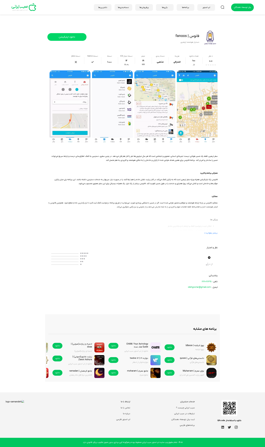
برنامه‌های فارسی (187, 425)
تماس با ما (125, 407)
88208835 (206, 281)
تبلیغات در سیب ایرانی (184, 413)
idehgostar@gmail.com (199, 287)
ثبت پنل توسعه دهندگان (183, 419)
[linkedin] (223, 427)
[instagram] (236, 427)
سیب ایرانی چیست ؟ (185, 407)
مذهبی (160, 62)
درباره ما (126, 413)
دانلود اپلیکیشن (67, 37)
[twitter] (229, 427)
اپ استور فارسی (123, 419)
